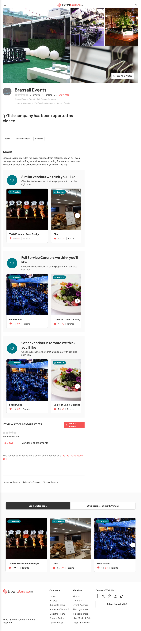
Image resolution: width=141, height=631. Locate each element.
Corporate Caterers (12, 482)
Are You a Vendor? (59, 609)
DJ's (89, 618)
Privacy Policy (56, 618)
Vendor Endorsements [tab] (35, 442)
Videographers (80, 613)
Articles (53, 600)
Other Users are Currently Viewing (103, 506)
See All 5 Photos (124, 76)
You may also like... (38, 506)
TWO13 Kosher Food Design (24, 234)
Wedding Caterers (51, 482)
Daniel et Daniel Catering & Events (71, 319)
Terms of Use (56, 622)
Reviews (39, 138)
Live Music (78, 618)
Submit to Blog (57, 605)
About (7, 138)
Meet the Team (57, 613)
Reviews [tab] (8, 442)
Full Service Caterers (43, 103)
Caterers (27, 103)
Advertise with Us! (117, 604)
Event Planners (80, 605)
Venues (76, 596)
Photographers (80, 609)
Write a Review (72, 424)
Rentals (86, 622)
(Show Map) (64, 94)
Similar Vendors (23, 138)
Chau (56, 234)
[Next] (77, 215)
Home (17, 103)
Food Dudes (15, 319)
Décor (76, 622)
